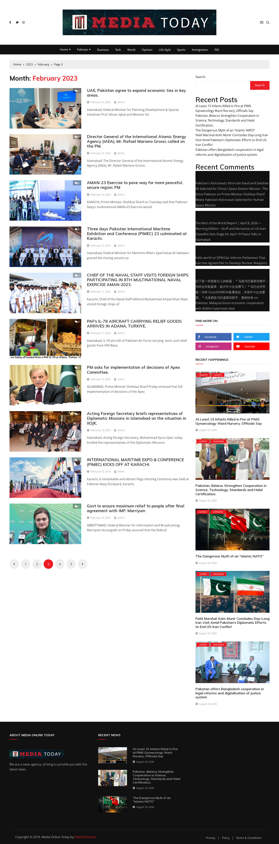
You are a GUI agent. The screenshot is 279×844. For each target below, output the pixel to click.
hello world (203, 258)
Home (64, 49)
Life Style (165, 50)
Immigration (200, 50)
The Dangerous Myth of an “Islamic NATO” (225, 130)
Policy (226, 837)
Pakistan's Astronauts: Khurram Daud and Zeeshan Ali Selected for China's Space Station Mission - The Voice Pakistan (232, 188)
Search (200, 77)
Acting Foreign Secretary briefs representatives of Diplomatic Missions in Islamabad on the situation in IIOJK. (136, 418)
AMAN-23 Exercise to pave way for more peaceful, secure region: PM (135, 185)
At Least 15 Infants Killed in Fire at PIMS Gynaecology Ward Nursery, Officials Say (228, 421)
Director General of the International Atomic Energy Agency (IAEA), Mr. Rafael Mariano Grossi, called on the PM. (136, 141)
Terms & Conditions (249, 837)
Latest (217, 375)
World (131, 50)
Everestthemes (85, 837)
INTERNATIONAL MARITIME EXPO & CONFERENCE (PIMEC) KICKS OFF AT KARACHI (135, 462)
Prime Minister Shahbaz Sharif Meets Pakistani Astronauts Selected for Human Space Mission (230, 199)
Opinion (147, 50)
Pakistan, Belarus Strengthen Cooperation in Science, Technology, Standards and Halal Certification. (227, 120)
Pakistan (82, 49)
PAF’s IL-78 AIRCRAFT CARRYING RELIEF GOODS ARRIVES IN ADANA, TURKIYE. (134, 323)
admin (121, 102)
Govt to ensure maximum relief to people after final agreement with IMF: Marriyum (135, 508)
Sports (181, 50)
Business (103, 50)
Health (203, 375)
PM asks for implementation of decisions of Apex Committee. (133, 369)
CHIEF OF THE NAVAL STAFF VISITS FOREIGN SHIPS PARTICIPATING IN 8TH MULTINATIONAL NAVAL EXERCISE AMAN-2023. (137, 280)
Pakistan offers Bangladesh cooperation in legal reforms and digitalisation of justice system (229, 693)
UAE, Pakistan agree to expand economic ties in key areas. (136, 93)
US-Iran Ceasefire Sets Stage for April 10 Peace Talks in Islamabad (230, 234)
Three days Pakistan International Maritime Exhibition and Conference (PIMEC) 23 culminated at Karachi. (137, 233)
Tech (118, 50)
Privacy (210, 837)
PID (216, 50)
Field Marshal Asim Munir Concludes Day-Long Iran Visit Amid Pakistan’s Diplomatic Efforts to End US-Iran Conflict (231, 140)
